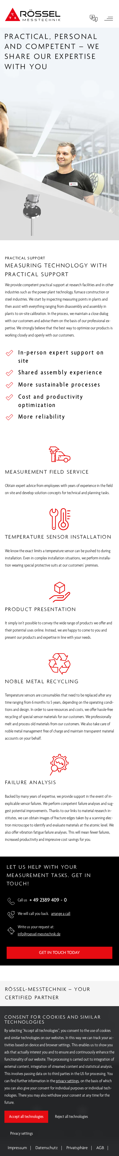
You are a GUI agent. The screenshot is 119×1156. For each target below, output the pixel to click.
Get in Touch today (59, 953)
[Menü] (108, 19)
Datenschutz (46, 1148)
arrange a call (60, 914)
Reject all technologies (71, 1117)
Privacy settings (21, 1133)
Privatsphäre (77, 1148)
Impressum (17, 1148)
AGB (100, 1148)
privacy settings (67, 1081)
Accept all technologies (26, 1117)
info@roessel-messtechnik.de (39, 934)
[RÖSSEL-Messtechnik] (32, 14)
